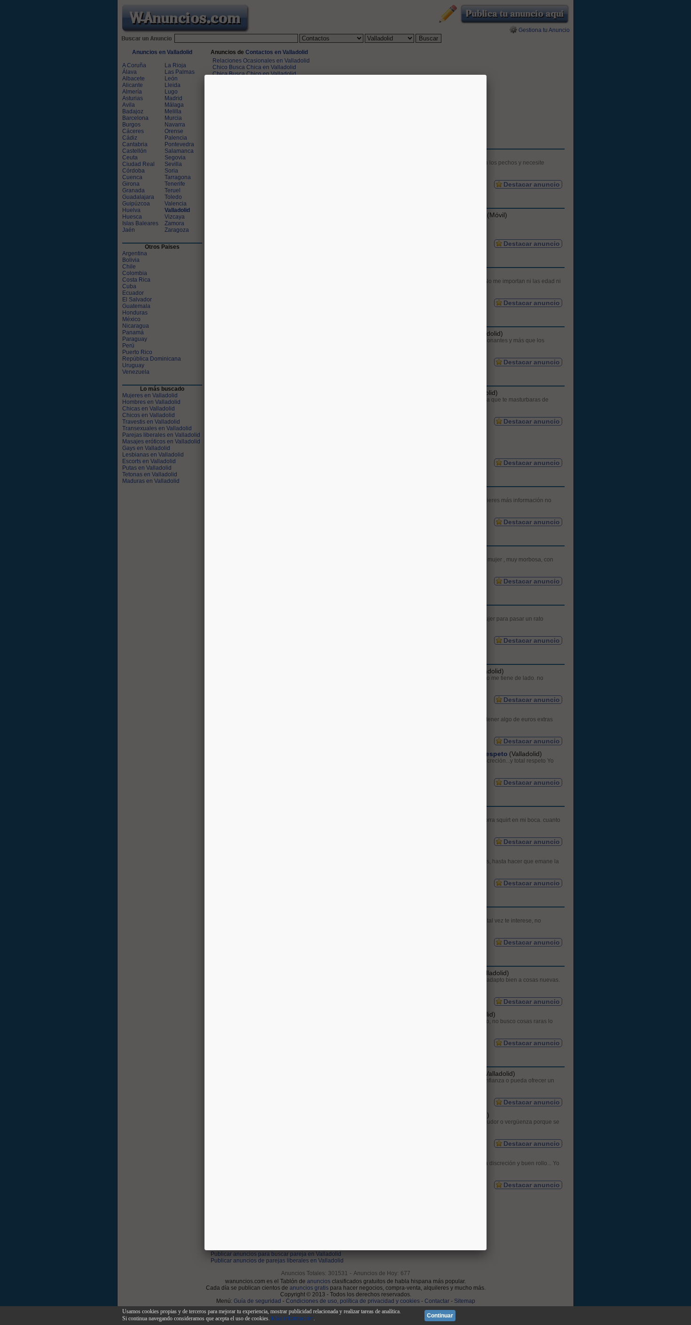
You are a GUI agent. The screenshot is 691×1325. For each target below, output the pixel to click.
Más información (292, 1318)
